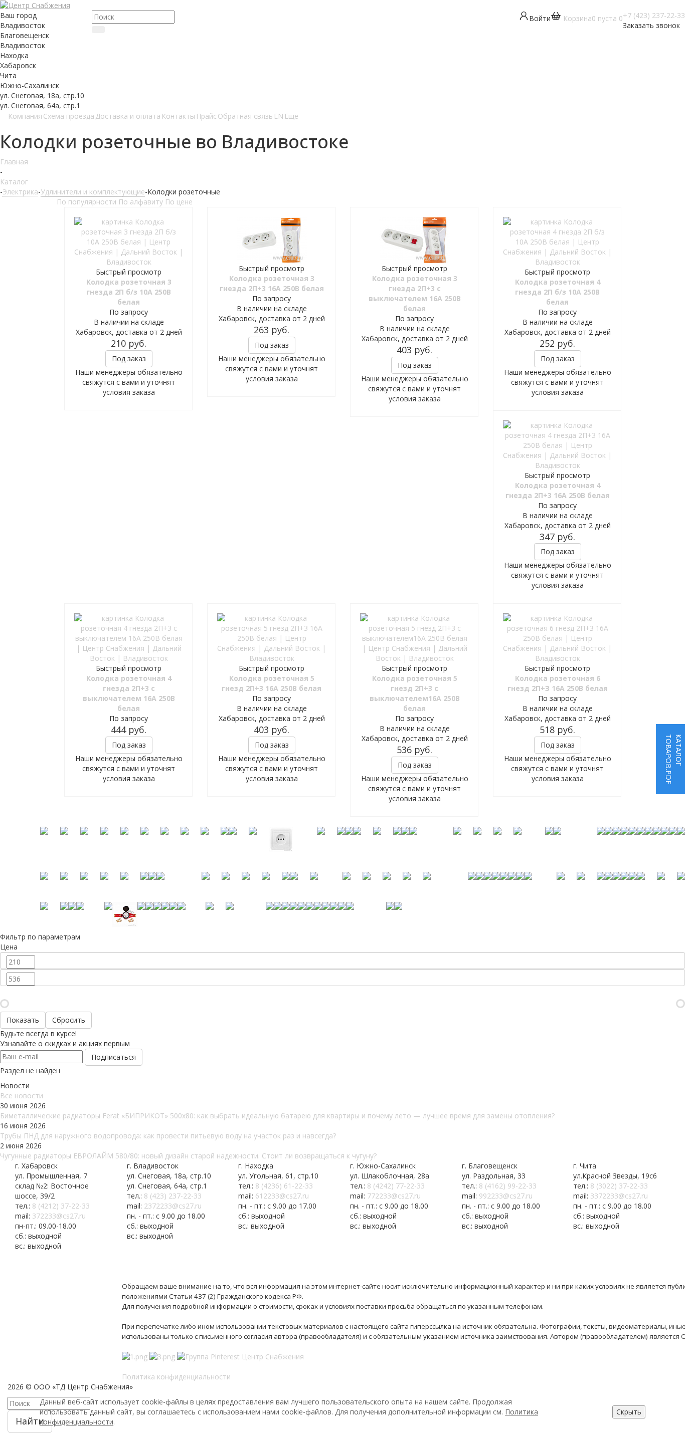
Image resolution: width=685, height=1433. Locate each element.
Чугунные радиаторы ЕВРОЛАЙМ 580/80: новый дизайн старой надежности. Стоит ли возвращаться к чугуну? (188, 1155)
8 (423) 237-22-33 (173, 1196)
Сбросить (68, 1020)
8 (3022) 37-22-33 (619, 1185)
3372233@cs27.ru (619, 1196)
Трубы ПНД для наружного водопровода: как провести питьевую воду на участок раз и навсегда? (168, 1135)
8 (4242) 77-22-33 (396, 1185)
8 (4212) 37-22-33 (61, 1206)
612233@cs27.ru (282, 1196)
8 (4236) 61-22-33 (284, 1185)
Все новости (21, 1095)
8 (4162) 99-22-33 (508, 1185)
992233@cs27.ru (506, 1196)
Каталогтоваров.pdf (673, 759)
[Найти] (98, 29)
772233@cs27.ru (394, 1196)
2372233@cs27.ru (173, 1206)
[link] (587, 18)
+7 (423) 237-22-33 (654, 15)
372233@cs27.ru (59, 1216)
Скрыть (628, 1411)
